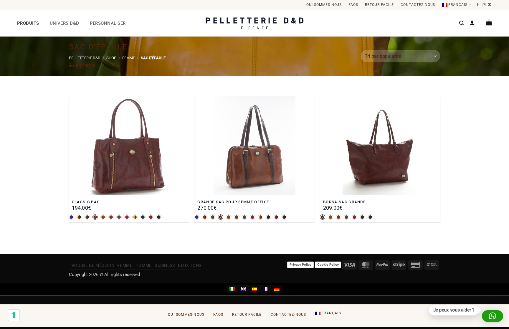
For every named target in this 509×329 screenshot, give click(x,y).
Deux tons (189, 265)
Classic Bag (86, 202)
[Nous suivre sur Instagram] (484, 5)
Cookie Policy (328, 264)
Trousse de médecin (91, 265)
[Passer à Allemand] (276, 289)
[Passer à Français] (265, 289)
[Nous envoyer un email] (490, 5)
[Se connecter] (472, 22)
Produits (28, 23)
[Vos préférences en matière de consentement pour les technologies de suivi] (13, 315)
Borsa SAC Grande (344, 202)
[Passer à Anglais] (243, 289)
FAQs (353, 5)
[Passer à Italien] (232, 289)
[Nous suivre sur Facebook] (478, 5)
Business (165, 265)
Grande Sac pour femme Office (233, 202)
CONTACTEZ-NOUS (418, 5)
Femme (128, 58)
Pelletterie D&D (84, 58)
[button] (461, 23)
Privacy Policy (300, 264)
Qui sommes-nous (324, 5)
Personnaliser (108, 23)
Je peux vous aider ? (454, 310)
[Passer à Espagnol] (254, 289)
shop (111, 58)
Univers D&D (64, 23)
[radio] (71, 217)
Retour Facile (379, 5)
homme (143, 265)
